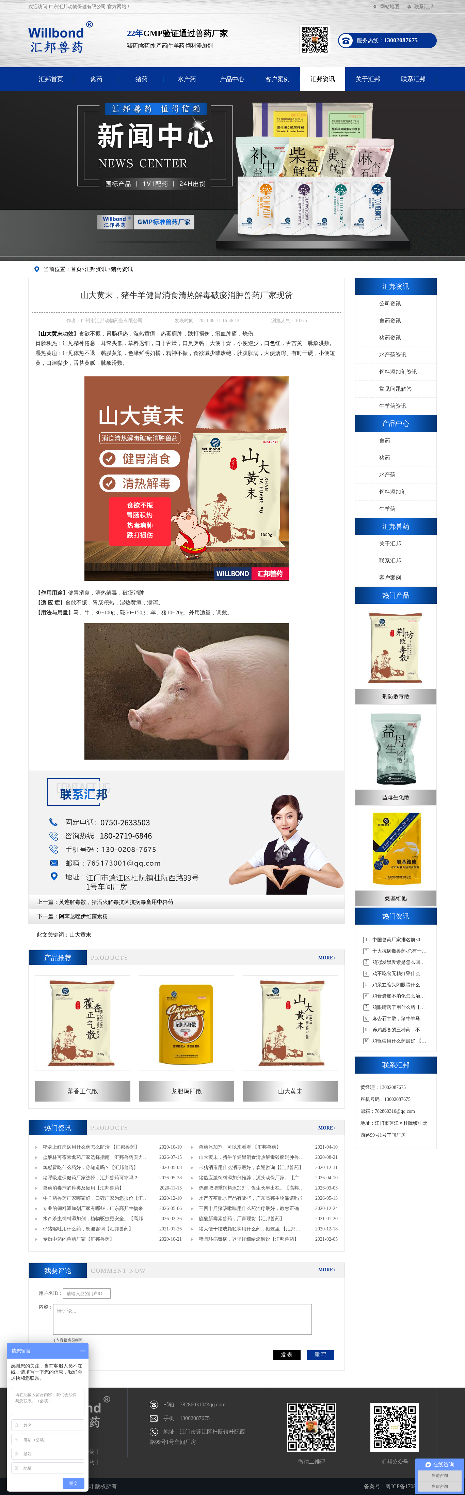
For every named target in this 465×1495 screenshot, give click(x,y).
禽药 (96, 79)
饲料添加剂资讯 (398, 372)
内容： (46, 1307)
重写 (321, 1355)
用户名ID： (51, 1293)
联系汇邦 (423, 6)
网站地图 (389, 6)
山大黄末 (52, 334)
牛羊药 (387, 509)
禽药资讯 (390, 321)
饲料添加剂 (392, 492)
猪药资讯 (122, 269)
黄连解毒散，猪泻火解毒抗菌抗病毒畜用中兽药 (116, 902)
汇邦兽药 (396, 526)
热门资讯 (57, 1128)
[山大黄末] (186, 478)
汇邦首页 (51, 79)
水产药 (187, 79)
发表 (287, 1355)
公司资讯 (390, 304)
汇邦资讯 (322, 79)
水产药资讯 (392, 355)
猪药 (141, 79)
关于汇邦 (368, 79)
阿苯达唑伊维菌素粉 (83, 916)
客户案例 (277, 79)
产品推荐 (57, 957)
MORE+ (327, 957)
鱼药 (89, 1462)
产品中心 (232, 79)
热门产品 (396, 595)
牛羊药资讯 (392, 406)
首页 (76, 269)
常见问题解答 (395, 389)
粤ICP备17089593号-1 (411, 1486)
